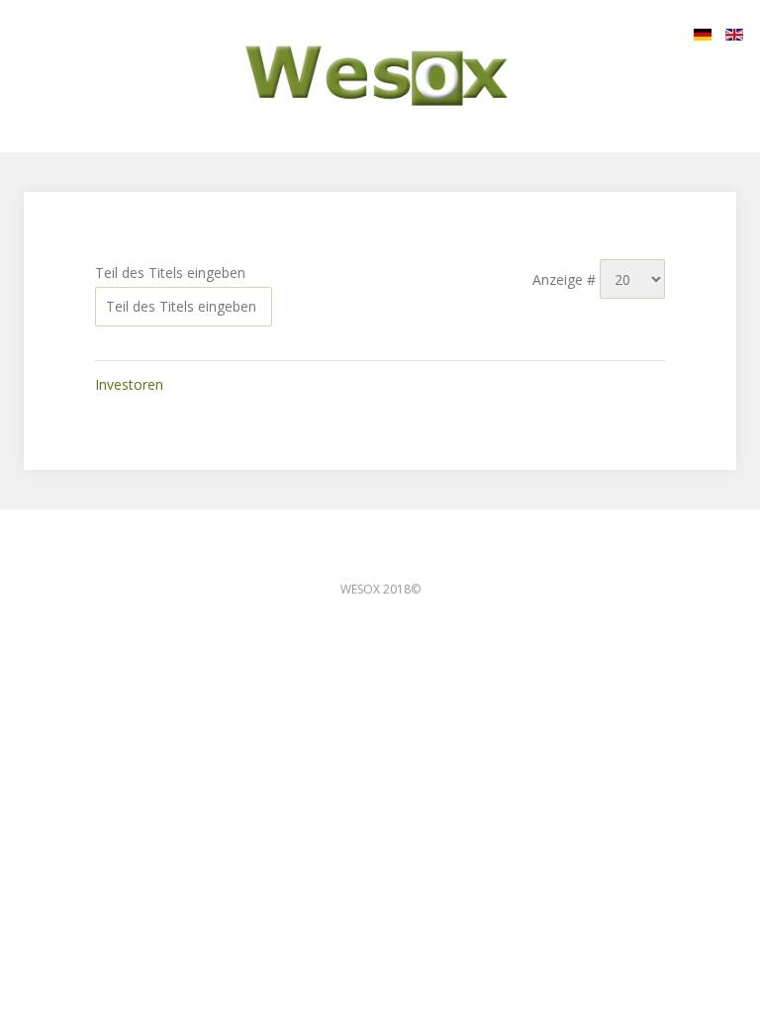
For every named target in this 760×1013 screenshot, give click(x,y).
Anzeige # (566, 279)
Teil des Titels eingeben (172, 272)
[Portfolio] (380, 76)
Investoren (129, 384)
